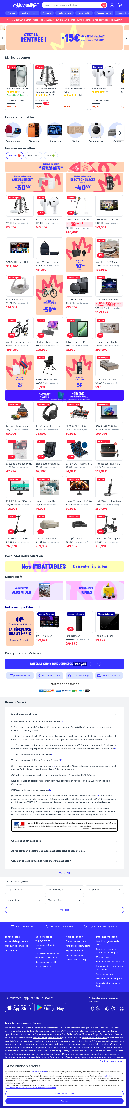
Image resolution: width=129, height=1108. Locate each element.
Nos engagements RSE (45, 962)
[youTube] (121, 1008)
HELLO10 (117, 20)
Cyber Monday (83, 1034)
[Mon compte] (112, 5)
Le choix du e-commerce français (23, 1023)
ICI (61, 721)
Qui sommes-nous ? (75, 955)
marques (64, 1041)
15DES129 (48, 20)
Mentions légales (104, 957)
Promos (11, 13)
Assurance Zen (104, 13)
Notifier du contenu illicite (78, 946)
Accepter (64, 1101)
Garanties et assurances (46, 957)
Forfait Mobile (64, 13)
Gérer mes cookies (104, 974)
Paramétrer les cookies (64, 1094)
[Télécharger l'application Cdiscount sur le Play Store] (50, 1007)
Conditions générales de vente (107, 943)
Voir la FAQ (64, 873)
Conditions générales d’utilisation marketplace (107, 951)
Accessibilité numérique (77, 959)
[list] (64, 86)
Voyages (47, 13)
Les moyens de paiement (47, 953)
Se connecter (11, 950)
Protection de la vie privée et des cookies (109, 968)
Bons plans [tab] (33, 155)
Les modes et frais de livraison (45, 947)
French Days (113, 1034)
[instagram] (98, 1008)
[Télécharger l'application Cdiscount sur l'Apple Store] (19, 1007)
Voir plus (64, 910)
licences (75, 1041)
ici (115, 749)
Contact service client (76, 941)
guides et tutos (99, 1057)
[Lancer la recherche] (103, 5)
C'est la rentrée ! (29, 13)
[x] (113, 1008)
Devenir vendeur (43, 967)
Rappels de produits (75, 950)
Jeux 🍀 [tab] (50, 155)
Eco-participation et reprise (109, 978)
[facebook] (91, 1008)
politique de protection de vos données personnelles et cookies (30, 1088)
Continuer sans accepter (111, 1061)
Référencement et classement (110, 962)
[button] (9, 132)
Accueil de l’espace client (16, 941)
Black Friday (67, 1034)
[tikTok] (106, 1008)
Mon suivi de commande (16, 946)
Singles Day (98, 1034)
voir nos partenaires (39, 1071)
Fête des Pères (55, 1038)
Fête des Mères (40, 1038)
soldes (56, 1034)
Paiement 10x (84, 13)
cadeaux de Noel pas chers (94, 1038)
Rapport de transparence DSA (108, 984)
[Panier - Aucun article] (120, 5)
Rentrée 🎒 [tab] (14, 155)
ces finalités (107, 1076)
